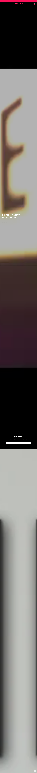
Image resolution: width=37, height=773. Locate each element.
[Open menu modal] (2, 3)
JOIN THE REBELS (19, 437)
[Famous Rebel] (18, 4)
